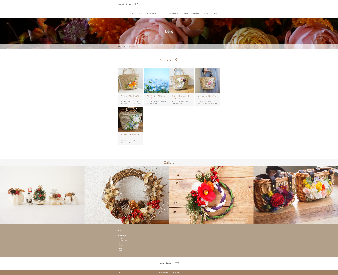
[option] (42, 195)
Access (215, 13)
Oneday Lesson (151, 13)
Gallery (163, 13)
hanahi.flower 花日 (128, 4)
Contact (206, 13)
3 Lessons (196, 13)
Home (132, 13)
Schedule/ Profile (174, 13)
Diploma (186, 13)
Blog (140, 13)
